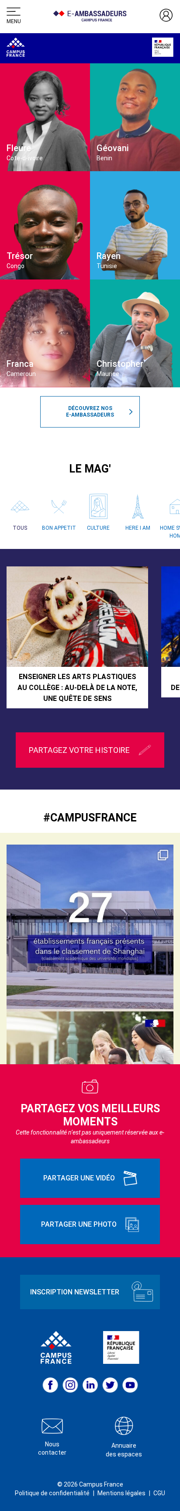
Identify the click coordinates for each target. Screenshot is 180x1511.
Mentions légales (121, 1493)
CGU (159, 1493)
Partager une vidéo (79, 1178)
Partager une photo (79, 1224)
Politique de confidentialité (52, 1493)
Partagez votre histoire (79, 750)
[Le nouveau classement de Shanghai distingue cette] (90, 928)
